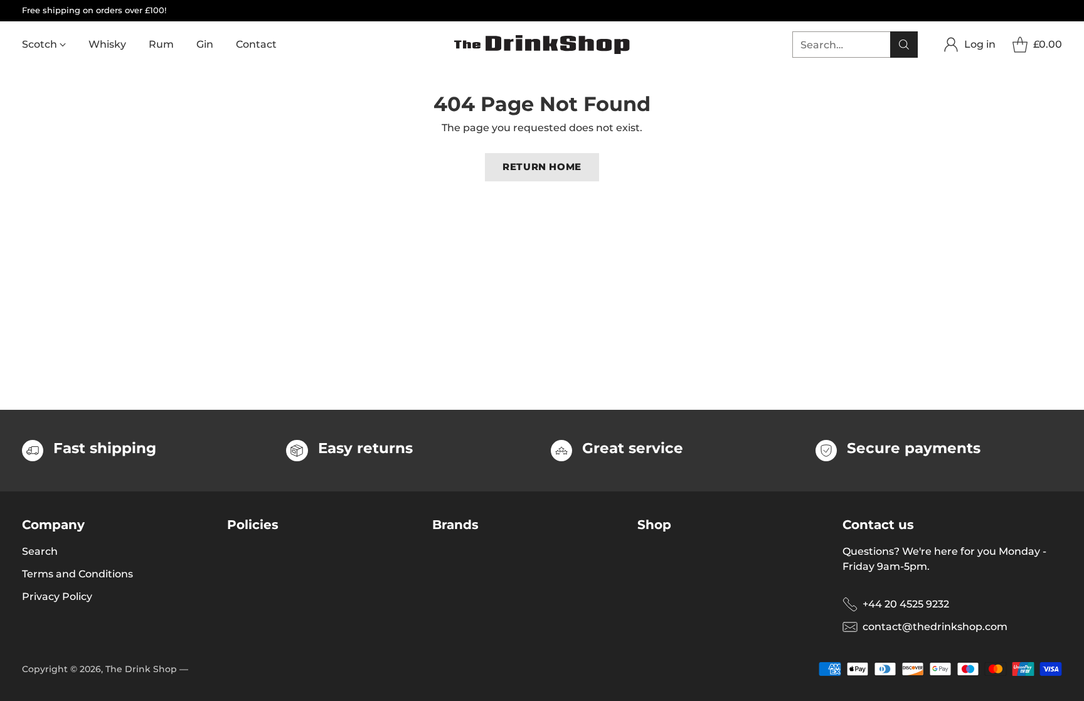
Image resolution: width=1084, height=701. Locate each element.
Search (40, 551)
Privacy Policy (57, 596)
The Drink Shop (141, 669)
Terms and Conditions (77, 574)
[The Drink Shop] (542, 44)
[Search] (904, 44)
